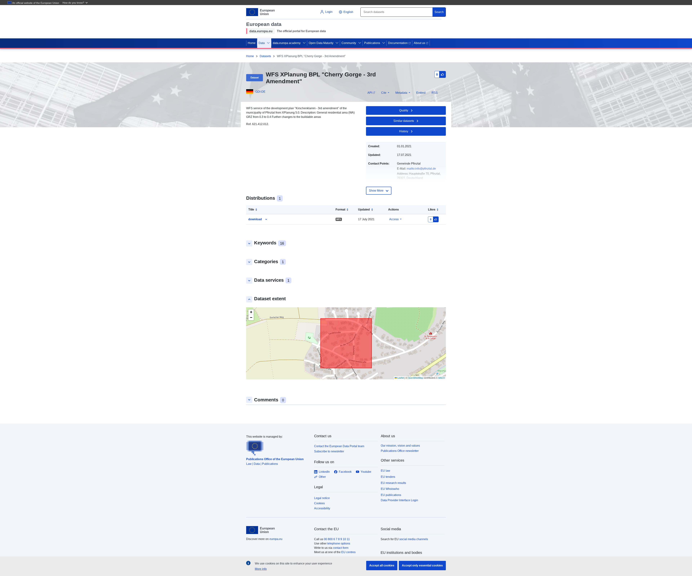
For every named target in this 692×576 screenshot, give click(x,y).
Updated (364, 209)
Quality (403, 110)
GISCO (441, 377)
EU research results (393, 482)
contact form (340, 547)
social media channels (413, 539)
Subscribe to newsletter (329, 451)
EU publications (391, 495)
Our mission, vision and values (400, 445)
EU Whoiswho (390, 488)
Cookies (319, 503)
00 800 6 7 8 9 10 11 (337, 539)
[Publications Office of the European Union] (278, 447)
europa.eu (275, 538)
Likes (431, 209)
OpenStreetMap (415, 377)
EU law (385, 470)
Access (394, 219)
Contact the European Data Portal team (339, 446)
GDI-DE (260, 91)
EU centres (348, 552)
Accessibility (322, 508)
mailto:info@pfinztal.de (421, 168)
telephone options (338, 543)
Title (251, 209)
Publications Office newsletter (400, 450)
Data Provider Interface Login (399, 500)
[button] (75, 2)
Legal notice (322, 498)
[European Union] (278, 530)
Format (340, 209)
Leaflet (400, 377)
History (403, 131)
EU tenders (388, 476)
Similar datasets (403, 120)
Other (322, 476)
